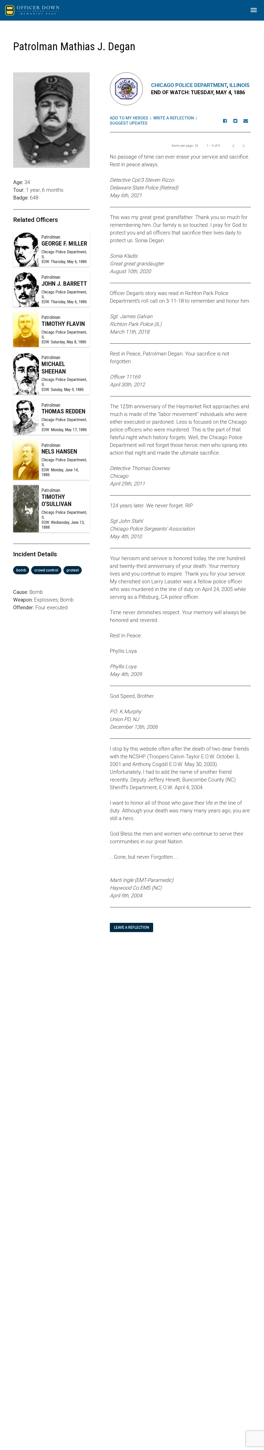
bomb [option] (21, 570)
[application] (51, 683)
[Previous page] (233, 146)
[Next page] (243, 146)
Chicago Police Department (189, 85)
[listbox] (51, 570)
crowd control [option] (46, 570)
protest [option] (73, 570)
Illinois (239, 85)
